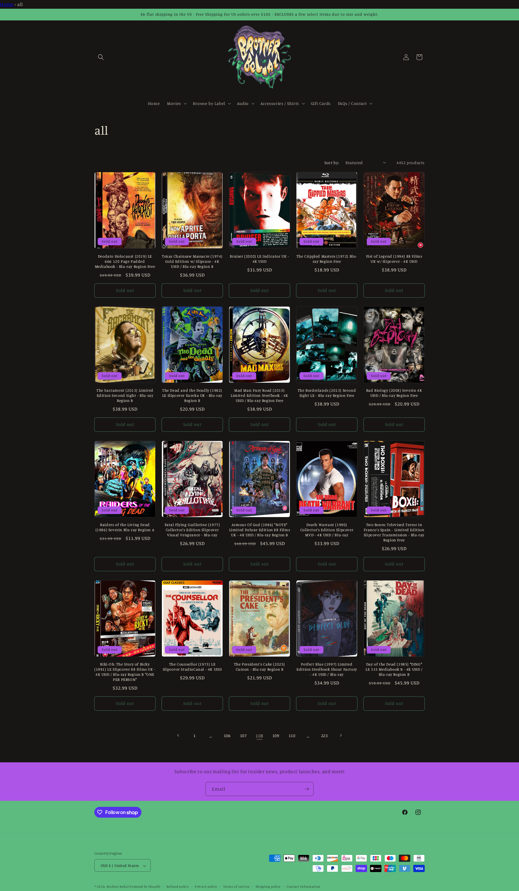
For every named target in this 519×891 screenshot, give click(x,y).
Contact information (303, 886)
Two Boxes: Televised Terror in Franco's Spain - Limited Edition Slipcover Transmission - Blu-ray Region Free (394, 532)
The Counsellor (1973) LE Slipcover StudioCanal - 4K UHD (192, 667)
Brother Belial (118, 887)
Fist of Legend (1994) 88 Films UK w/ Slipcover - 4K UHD (394, 258)
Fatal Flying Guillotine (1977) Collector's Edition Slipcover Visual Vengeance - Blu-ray (192, 529)
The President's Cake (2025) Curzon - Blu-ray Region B (259, 667)
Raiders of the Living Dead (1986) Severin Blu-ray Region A (125, 527)
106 (227, 735)
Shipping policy (268, 886)
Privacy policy (206, 886)
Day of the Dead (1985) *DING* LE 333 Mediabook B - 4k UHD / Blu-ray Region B (394, 669)
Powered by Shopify (145, 887)
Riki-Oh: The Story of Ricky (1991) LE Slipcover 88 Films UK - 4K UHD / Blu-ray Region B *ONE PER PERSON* (125, 672)
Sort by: (331, 162)
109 (275, 735)
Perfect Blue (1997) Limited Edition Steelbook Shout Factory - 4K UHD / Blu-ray (326, 669)
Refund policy (177, 886)
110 (292, 735)
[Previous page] (178, 735)
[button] (101, 57)
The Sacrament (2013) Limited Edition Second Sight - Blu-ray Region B (124, 395)
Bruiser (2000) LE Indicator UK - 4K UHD (259, 258)
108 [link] (259, 735)
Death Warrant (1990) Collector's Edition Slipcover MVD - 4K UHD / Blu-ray (326, 529)
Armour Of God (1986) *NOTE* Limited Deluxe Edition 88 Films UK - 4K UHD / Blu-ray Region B (259, 529)
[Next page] (340, 735)
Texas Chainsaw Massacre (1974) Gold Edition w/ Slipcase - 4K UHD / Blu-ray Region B (192, 260)
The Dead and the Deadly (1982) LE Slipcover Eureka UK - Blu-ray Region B (192, 395)
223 (324, 735)
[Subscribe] (306, 789)
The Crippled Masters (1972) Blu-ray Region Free (326, 258)
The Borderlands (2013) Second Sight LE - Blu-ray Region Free (327, 393)
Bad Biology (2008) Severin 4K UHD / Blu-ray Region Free (394, 393)
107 (243, 735)
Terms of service (236, 886)
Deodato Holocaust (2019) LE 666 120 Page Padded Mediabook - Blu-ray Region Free (125, 260)
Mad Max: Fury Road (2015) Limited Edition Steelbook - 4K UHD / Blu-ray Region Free (259, 395)
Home (7, 4)
